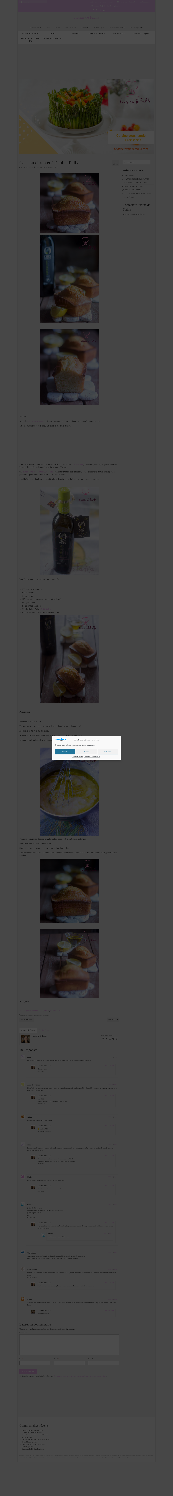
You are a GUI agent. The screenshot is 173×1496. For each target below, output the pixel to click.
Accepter (65, 752)
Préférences (108, 752)
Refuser (86, 752)
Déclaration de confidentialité (92, 757)
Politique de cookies (77, 757)
